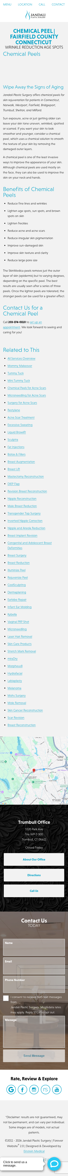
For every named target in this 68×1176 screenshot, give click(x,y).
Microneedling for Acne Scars (27, 395)
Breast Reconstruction (22, 725)
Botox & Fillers (17, 454)
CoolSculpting (17, 584)
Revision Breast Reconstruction (27, 491)
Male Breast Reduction (22, 506)
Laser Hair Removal (20, 636)
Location (25, 4)
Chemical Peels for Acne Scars (27, 387)
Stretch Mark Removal (22, 651)
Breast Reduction (19, 562)
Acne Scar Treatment (21, 417)
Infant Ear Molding (20, 607)
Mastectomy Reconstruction (26, 476)
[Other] (45, 1089)
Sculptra (13, 439)
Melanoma (14, 688)
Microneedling (17, 629)
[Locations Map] (34, 770)
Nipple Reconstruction (22, 498)
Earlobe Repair (17, 599)
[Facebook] (22, 1089)
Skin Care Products (20, 643)
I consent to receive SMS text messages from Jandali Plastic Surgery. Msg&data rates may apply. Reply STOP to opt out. (36, 1004)
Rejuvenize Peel (18, 577)
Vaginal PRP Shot (18, 621)
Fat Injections (16, 446)
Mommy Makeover (20, 365)
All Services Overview (21, 358)
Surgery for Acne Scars (22, 402)
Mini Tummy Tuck (19, 380)
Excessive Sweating (20, 424)
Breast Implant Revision (22, 535)
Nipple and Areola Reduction (26, 528)
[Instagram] (34, 1089)
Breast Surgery (17, 555)
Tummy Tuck (16, 373)
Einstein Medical (34, 1151)
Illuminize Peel (17, 570)
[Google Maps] (11, 1089)
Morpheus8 (15, 666)
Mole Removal (17, 702)
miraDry (13, 658)
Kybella (12, 614)
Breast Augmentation (21, 461)
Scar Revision (16, 717)
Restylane (14, 410)
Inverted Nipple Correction (25, 520)
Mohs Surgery (17, 695)
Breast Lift (14, 469)
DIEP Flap (14, 483)
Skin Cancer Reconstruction (25, 710)
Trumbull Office (34, 822)
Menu (7, 4)
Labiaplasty (15, 680)
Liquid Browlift (17, 432)
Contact (58, 4)
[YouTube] (57, 1089)
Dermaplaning (17, 592)
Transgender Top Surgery (24, 513)
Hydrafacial (15, 673)
